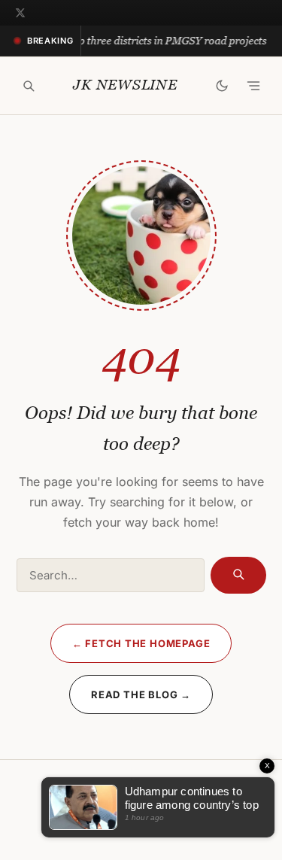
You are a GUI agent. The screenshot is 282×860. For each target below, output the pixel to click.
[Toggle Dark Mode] (221, 85)
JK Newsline (125, 85)
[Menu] (253, 85)
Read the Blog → (141, 694)
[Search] (28, 85)
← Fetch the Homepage (141, 643)
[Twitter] (20, 13)
